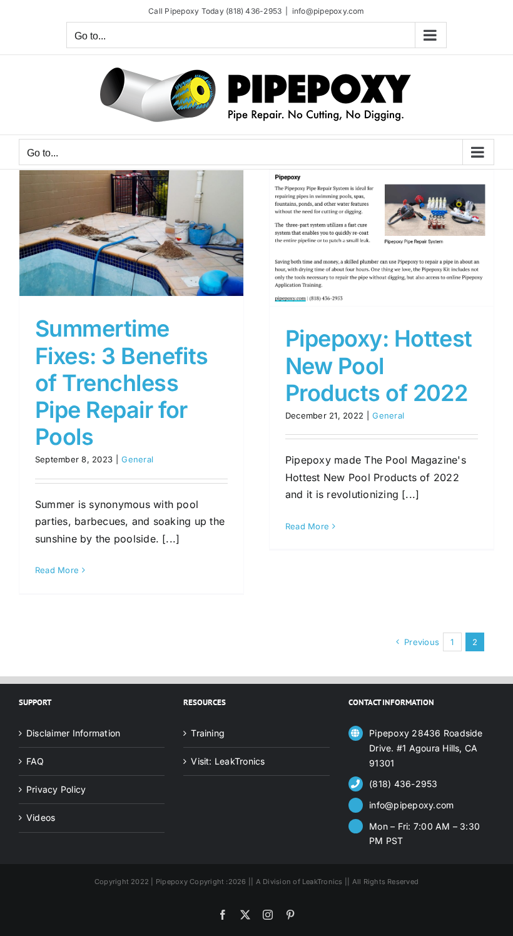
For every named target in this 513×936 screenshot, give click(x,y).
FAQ (35, 761)
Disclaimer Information (73, 733)
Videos (40, 817)
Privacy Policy (56, 789)
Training (208, 733)
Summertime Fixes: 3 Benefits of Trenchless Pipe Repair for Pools (121, 382)
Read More (57, 570)
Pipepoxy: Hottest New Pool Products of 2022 (378, 365)
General (137, 459)
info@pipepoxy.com (328, 11)
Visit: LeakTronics (228, 761)
